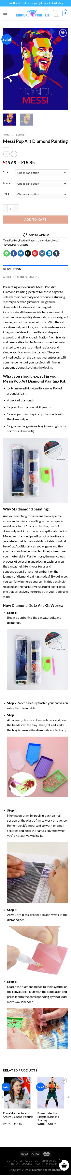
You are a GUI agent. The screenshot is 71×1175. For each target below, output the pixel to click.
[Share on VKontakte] (42, 253)
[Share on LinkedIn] (49, 253)
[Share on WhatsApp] (6, 253)
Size (5, 172)
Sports (24, 244)
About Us (31, 1160)
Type (6, 193)
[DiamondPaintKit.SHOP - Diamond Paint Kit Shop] (33, 13)
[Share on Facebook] (13, 253)
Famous (20, 135)
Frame (7, 183)
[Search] (56, 13)
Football (13, 240)
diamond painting (35, 307)
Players (7, 244)
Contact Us (15, 1160)
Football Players (28, 240)
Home (7, 135)
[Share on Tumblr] (56, 253)
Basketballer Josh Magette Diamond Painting (48, 1117)
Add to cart (35, 219)
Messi (55, 240)
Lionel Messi (44, 240)
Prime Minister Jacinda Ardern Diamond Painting (18, 1115)
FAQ (37, 1163)
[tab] (35, 269)
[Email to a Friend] (28, 253)
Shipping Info (51, 1163)
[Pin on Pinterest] (35, 253)
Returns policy (21, 1163)
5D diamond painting (30, 509)
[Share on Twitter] (21, 253)
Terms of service (52, 1160)
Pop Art (16, 244)
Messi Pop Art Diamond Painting (31, 381)
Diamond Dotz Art (28, 605)
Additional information (21, 277)
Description (12, 269)
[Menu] (5, 13)
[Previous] (9, 69)
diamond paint (17, 327)
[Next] (61, 69)
